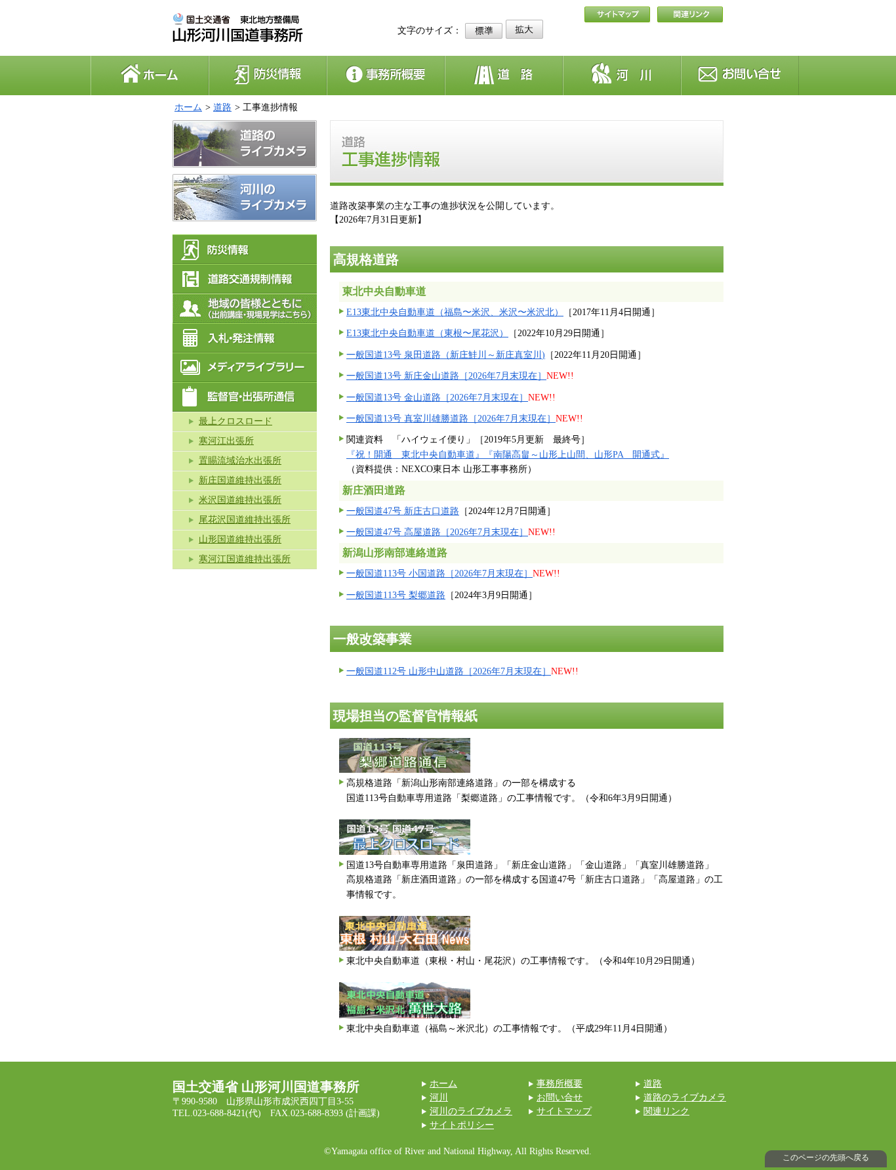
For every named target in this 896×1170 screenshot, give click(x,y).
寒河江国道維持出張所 (245, 559)
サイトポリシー (462, 1125)
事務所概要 (559, 1084)
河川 (439, 1097)
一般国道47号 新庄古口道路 (402, 511)
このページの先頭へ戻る (826, 1157)
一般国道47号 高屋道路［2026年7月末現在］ (437, 532)
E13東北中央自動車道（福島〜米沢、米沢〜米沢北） (454, 312)
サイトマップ (564, 1111)
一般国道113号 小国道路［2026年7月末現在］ (439, 573)
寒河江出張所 (226, 441)
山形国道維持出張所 (240, 539)
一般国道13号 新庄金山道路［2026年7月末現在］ (446, 376)
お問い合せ (559, 1097)
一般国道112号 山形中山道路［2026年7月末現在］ (448, 671)
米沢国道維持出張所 (240, 500)
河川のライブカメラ (471, 1111)
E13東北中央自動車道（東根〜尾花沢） (427, 333)
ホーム (188, 107)
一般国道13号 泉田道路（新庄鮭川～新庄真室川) (445, 355)
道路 (222, 107)
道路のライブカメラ (684, 1097)
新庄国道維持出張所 (240, 480)
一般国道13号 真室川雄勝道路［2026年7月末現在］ (451, 418)
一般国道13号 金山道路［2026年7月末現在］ (437, 397)
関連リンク (666, 1111)
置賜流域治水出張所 (240, 461)
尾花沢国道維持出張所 (245, 520)
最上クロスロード (235, 421)
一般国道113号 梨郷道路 (395, 595)
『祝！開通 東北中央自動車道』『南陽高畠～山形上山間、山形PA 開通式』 (507, 455)
